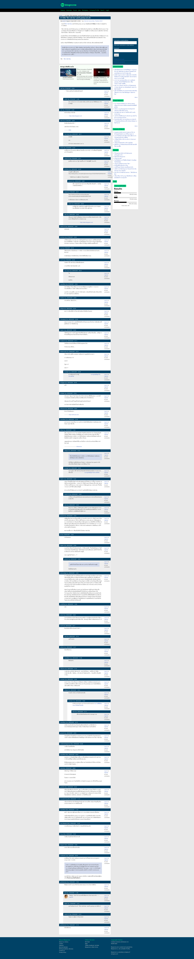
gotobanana (63, 882)
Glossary (71, 949)
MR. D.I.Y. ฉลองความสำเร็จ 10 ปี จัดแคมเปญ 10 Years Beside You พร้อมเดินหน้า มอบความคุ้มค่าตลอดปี (125, 87)
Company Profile (94, 10)
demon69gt (63, 573)
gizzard (70, 181)
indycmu (62, 668)
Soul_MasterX (63, 823)
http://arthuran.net (74, 414)
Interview (69, 10)
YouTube (97, 945)
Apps (86, 943)
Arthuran (62, 408)
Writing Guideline (63, 949)
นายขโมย (62, 604)
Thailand (97, 21)
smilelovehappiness (65, 744)
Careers (61, 943)
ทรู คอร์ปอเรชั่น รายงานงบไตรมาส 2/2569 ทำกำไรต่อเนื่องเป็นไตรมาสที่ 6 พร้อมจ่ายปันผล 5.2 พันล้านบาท (125, 121)
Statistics (61, 945)
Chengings (63, 319)
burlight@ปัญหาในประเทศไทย (92, 472)
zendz (65, 99)
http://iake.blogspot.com (75, 116)
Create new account (119, 59)
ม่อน (65, 505)
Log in (105, 91)
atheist (62, 647)
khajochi (62, 845)
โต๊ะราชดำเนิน (68, 24)
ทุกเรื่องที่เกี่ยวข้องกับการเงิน (121, 165)
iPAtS (70, 130)
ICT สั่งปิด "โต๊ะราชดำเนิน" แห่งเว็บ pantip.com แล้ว (75, 18)
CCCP (61, 260)
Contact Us (62, 950)
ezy (61, 248)
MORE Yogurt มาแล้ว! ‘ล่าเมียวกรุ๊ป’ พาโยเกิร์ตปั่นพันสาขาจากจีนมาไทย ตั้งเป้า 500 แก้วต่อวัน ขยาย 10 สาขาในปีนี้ (125, 76)
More (136, 97)
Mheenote (79, 446)
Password (116, 48)
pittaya (62, 308)
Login (107, 10)
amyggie (62, 382)
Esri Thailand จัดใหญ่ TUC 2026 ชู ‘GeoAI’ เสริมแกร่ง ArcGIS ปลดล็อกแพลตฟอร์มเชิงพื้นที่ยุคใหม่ (125, 105)
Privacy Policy (62, 952)
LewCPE (71, 897)
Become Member (63, 947)
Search (102, 10)
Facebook (91, 945)
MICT (101, 21)
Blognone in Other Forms (91, 947)
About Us (61, 942)
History (66, 942)
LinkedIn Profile (125, 948)
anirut (61, 615)
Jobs (79, 10)
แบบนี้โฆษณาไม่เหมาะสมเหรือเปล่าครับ (123, 167)
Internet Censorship (89, 21)
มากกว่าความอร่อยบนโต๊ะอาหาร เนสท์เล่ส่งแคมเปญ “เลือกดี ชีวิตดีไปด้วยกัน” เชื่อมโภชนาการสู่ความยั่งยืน (124, 81)
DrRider (62, 393)
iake (61, 110)
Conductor (63, 855)
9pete (65, 903)
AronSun (66, 169)
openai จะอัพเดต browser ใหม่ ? (122, 163)
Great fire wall (118, 158)
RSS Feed (87, 942)
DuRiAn (62, 298)
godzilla (62, 787)
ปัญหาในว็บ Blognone (119, 156)
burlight (66, 372)
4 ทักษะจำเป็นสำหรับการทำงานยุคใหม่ (123, 142)
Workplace (85, 10)
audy (65, 192)
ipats (61, 120)
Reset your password (119, 62)
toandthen (63, 284)
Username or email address (121, 40)
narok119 (64, 21)
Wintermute (63, 351)
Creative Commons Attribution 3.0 (119, 942)
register (106, 92)
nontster (62, 679)
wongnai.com (114, 954)
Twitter (86, 945)
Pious (61, 834)
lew (65, 892)
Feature (63, 10)
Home (60, 15)
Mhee (61, 430)
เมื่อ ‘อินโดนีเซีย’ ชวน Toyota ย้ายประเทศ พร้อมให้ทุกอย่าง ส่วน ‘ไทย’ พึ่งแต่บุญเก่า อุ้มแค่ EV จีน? (125, 92)
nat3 (61, 88)
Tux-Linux (66, 134)
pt (60, 534)
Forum (75, 10)
